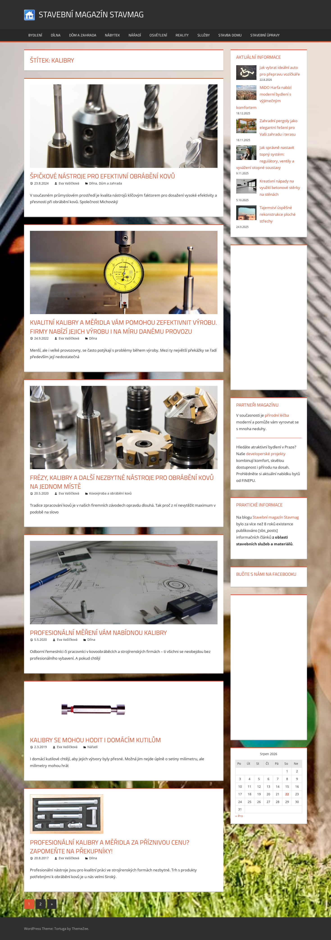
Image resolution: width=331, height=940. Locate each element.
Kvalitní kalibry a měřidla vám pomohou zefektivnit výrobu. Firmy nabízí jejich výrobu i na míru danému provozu (123, 326)
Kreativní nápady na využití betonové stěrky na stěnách (280, 187)
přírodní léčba (277, 415)
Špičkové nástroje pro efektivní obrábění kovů (102, 176)
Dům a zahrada (82, 35)
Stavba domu (230, 35)
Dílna (56, 35)
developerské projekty (266, 453)
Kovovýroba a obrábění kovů (110, 493)
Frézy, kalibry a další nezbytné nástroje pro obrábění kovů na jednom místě (122, 482)
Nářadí (135, 35)
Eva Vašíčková (69, 183)
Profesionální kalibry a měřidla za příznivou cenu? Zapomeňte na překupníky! (109, 846)
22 (287, 794)
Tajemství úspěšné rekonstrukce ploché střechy (278, 214)
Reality (182, 35)
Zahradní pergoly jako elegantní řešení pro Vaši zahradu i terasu (278, 127)
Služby (203, 35)
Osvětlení (158, 35)
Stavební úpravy (265, 35)
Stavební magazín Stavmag (91, 14)
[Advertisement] (268, 316)
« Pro (239, 816)
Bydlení (35, 35)
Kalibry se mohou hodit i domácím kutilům (95, 740)
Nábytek (112, 35)
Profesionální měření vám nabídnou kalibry (98, 632)
